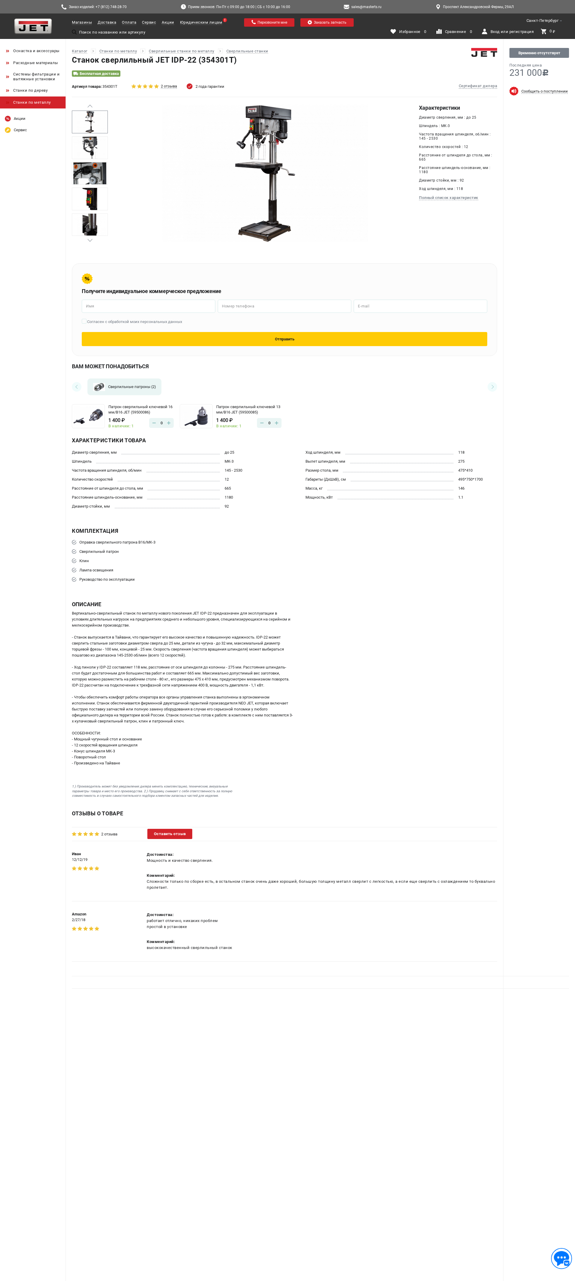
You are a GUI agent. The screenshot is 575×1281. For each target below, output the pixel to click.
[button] (90, 106)
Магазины (82, 22)
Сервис (149, 22)
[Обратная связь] (561, 1258)
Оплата (129, 22)
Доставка (107, 22)
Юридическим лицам (201, 22)
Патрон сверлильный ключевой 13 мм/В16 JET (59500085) (248, 409)
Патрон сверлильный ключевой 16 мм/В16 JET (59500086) (140, 409)
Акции (168, 22)
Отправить (284, 339)
